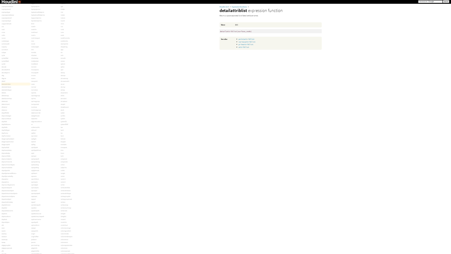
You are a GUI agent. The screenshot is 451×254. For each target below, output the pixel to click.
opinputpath (35, 159)
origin (33, 234)
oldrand (33, 130)
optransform (35, 225)
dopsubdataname (7, 211)
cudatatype (5, 41)
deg (3, 75)
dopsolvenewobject (8, 191)
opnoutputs (35, 188)
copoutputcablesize (8, 15)
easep (3, 242)
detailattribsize (6, 87)
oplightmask (35, 170)
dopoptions (5, 182)
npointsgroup (35, 96)
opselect (33, 208)
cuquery (4, 47)
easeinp (4, 234)
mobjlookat (35, 61)
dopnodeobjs (6, 153)
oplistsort (34, 173)
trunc (62, 153)
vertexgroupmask (66, 199)
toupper (63, 142)
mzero (33, 78)
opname (34, 176)
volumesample (65, 251)
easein (4, 231)
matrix (33, 35)
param (33, 242)
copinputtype (6, 12)
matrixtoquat (35, 38)
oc (32, 124)
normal (33, 87)
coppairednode (6, 24)
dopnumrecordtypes (8, 165)
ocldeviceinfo (35, 127)
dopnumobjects (7, 159)
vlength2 (63, 216)
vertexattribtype (66, 193)
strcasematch (65, 81)
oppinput (34, 196)
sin (61, 52)
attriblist (244, 47)
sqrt (62, 70)
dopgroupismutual (8, 142)
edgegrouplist (6, 245)
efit (3, 251)
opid (32, 153)
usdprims (64, 168)
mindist (33, 52)
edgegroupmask (7, 248)
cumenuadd (5, 44)
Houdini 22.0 (224, 7)
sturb (62, 110)
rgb (62, 6)
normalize (34, 90)
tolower (63, 139)
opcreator (34, 136)
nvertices (34, 107)
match (33, 27)
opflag (33, 144)
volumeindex (65, 234)
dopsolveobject (6, 199)
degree (4, 78)
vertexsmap (64, 205)
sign (62, 50)
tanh (62, 130)
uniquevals (64, 162)
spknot (63, 64)
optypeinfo (34, 231)
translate (63, 144)
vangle (63, 173)
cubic (3, 35)
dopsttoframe (6, 205)
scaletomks (64, 41)
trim (62, 150)
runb (62, 29)
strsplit (63, 104)
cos (3, 27)
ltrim (32, 24)
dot (3, 225)
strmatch (63, 98)
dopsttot (4, 208)
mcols (33, 44)
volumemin (64, 242)
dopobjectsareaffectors (9, 173)
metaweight (35, 47)
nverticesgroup (36, 110)
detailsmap (5, 96)
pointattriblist (246, 39)
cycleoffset (5, 58)
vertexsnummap (66, 208)
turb (62, 156)
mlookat (34, 55)
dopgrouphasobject (8, 139)
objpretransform (36, 122)
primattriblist (246, 44)
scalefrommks (65, 38)
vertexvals (64, 211)
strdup (63, 90)
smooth (63, 58)
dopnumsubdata (7, 168)
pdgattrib (34, 248)
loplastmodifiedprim (37, 12)
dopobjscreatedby (7, 176)
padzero (34, 239)
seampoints (64, 44)
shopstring (64, 47)
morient (33, 67)
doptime (4, 214)
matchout (34, 32)
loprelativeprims (36, 21)
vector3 (63, 179)
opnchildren (35, 179)
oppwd (33, 199)
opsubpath (34, 222)
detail (3, 81)
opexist (33, 142)
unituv (63, 165)
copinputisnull (6, 9)
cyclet (3, 64)
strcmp (63, 87)
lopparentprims (36, 18)
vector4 (63, 182)
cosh (3, 29)
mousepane (35, 70)
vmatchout (64, 225)
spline (62, 67)
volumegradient (66, 231)
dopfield (4, 122)
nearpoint (34, 81)
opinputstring (35, 162)
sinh (62, 55)
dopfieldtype (6, 130)
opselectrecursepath (37, 216)
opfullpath (34, 147)
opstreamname (36, 219)
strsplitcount (65, 107)
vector (63, 176)
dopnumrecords (7, 162)
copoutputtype (6, 21)
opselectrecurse (36, 214)
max (32, 41)
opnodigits (34, 185)
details (4, 93)
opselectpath (35, 211)
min (32, 50)
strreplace (64, 101)
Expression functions (239, 7)
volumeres (64, 248)
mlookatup (34, 58)
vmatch (63, 219)
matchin (34, 29)
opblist (33, 133)
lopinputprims (35, 9)
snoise (63, 61)
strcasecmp (64, 78)
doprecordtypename (8, 185)
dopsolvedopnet (7, 188)
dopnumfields (6, 156)
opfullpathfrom (36, 150)
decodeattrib (6, 70)
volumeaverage (66, 228)
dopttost (4, 219)
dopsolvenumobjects (8, 196)
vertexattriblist (247, 42)
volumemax (64, 239)
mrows (33, 75)
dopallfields (5, 113)
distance (4, 110)
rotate (63, 15)
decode (4, 67)
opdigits (33, 139)
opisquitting (35, 168)
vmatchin (64, 222)
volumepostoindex (66, 245)
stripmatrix (64, 93)
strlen (62, 96)
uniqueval (64, 159)
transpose (64, 147)
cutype (4, 52)
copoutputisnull (7, 18)
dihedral (4, 107)
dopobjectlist (6, 170)
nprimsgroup (35, 101)
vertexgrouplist (65, 196)
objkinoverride (35, 113)
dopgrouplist (6, 144)
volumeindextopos (66, 237)
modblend (34, 64)
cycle (3, 55)
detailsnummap (7, 98)
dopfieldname (6, 124)
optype (33, 228)
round (63, 21)
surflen (63, 116)
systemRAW (64, 124)
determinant (6, 104)
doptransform (6, 216)
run (62, 27)
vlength (63, 214)
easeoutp (4, 239)
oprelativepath (36, 205)
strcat (62, 84)
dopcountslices (6, 119)
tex (62, 133)
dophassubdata (7, 150)
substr (63, 113)
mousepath (34, 73)
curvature (5, 50)
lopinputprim (35, 6)
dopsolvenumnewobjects (9, 193)
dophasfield (5, 147)
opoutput (34, 191)
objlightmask (35, 116)
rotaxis (63, 18)
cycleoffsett (5, 61)
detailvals (5, 101)
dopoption (5, 179)
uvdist (62, 170)
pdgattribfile (35, 251)
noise (33, 84)
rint (62, 12)
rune (62, 32)
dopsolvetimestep (7, 202)
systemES (64, 122)
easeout (4, 237)
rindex (63, 9)
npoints (33, 93)
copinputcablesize (7, 6)
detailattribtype (6, 90)
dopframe (5, 133)
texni (62, 136)
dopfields (4, 127)
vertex (63, 185)
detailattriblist (6, 84)
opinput (33, 156)
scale (62, 35)
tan (62, 127)
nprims (33, 98)
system (63, 119)
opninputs (34, 182)
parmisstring (35, 245)
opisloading (35, 165)
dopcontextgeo (6, 116)
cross (3, 32)
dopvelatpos (5, 222)
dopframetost (6, 136)
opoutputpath (35, 193)
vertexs (63, 202)
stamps (63, 75)
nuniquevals (35, 104)
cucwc (4, 38)
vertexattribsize (65, 191)
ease (3, 228)
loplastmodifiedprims (38, 15)
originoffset (34, 237)
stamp (63, 73)
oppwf (33, 202)
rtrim (62, 24)
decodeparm (6, 73)
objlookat (34, 119)
